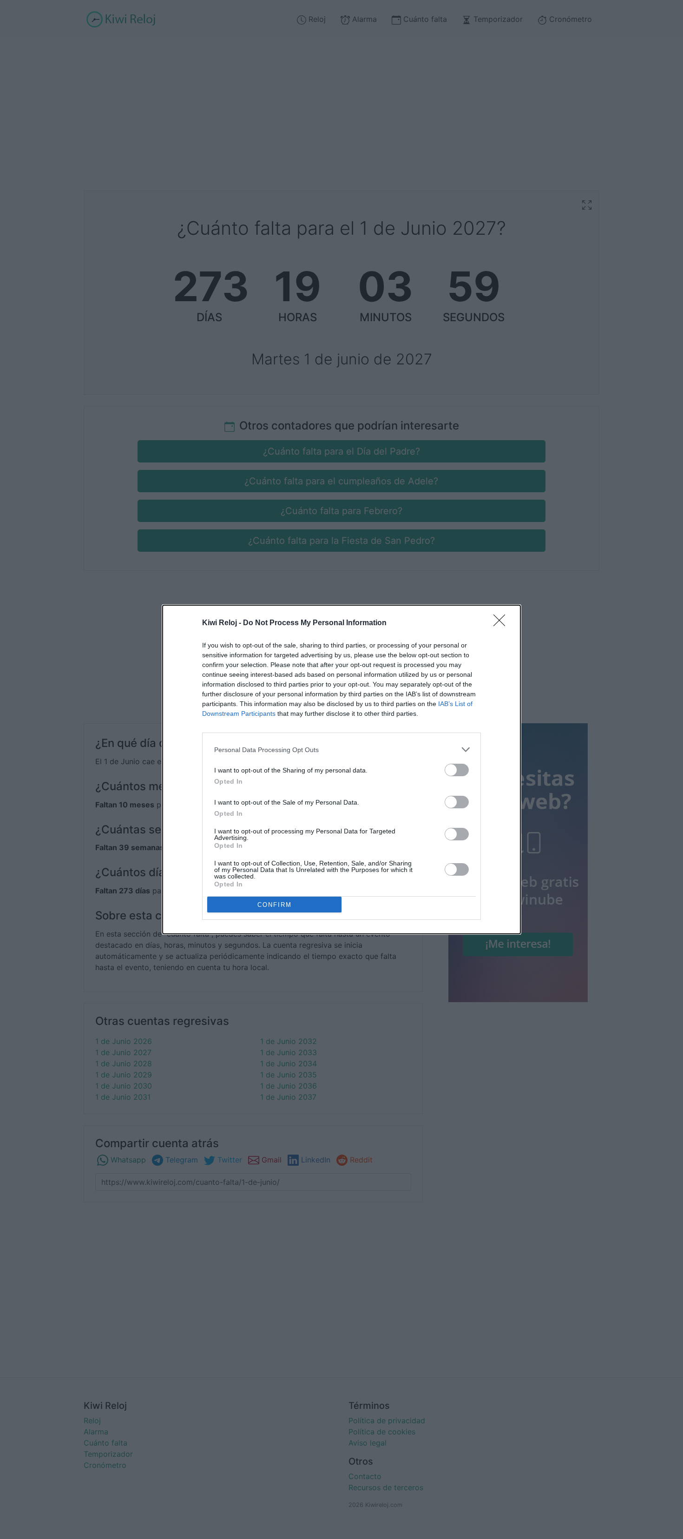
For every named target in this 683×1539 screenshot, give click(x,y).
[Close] (502, 623)
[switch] (457, 770)
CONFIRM (274, 904)
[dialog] (341, 769)
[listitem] (341, 749)
